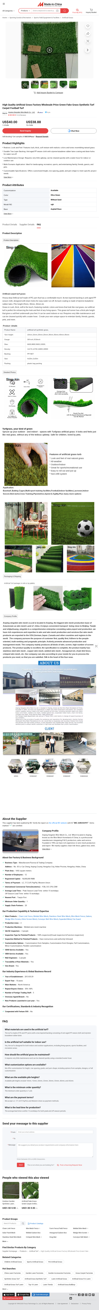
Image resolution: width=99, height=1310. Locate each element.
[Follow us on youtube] (89, 1294)
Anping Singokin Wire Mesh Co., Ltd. (21, 112)
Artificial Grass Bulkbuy (66, 1284)
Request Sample (42, 136)
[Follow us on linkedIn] (70, 1298)
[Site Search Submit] (64, 10)
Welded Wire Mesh (40, 916)
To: (15, 1138)
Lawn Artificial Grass (59, 1279)
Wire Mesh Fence (78, 916)
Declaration (75, 1303)
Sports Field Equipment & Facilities (46, 17)
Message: (12, 1145)
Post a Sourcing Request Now (69, 1165)
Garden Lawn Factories (34, 1273)
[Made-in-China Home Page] (49, 4)
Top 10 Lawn (33, 1284)
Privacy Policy (86, 1303)
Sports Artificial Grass (35, 1262)
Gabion (89, 916)
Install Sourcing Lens (14, 1298)
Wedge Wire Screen (13, 919)
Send (21, 1165)
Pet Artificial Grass (55, 1262)
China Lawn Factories (12, 1273)
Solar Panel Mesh (8, 1233)
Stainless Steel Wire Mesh (59, 916)
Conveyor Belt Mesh (80, 1237)
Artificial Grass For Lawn (81, 1279)
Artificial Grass (67, 17)
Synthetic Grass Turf (12, 1279)
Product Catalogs (36, 1223)
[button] (3, 3)
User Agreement (62, 1303)
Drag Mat (53, 1237)
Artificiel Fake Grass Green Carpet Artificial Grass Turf (30, 1203)
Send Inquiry (25, 131)
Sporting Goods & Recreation (20, 17)
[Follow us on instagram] (86, 1294)
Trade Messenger (40, 1294)
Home (4, 17)
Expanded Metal (65, 919)
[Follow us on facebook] (79, 1294)
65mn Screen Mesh (29, 919)
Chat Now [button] (75, 131)
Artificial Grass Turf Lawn (13, 1284)
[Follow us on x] (82, 1294)
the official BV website (58, 823)
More (4, 1289)
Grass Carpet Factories (84, 1273)
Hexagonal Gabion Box (58, 1233)
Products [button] (24, 10)
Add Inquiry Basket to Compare (50, 92)
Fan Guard (77, 919)
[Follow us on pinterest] (93, 1294)
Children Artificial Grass (13, 1262)
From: (13, 1132)
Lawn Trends (48, 1284)
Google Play (23, 1294)
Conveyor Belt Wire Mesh (48, 919)
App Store (9, 1294)
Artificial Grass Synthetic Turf (35, 1279)
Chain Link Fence (25, 916)
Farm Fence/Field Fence (58, 1228)
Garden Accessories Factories (59, 1273)
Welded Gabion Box (33, 1233)
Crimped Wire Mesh (33, 1237)
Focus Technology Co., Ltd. (33, 1303)
